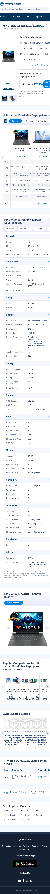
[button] (3, 9)
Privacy (45, 846)
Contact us (6, 846)
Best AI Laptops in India (40, 811)
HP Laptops (13, 792)
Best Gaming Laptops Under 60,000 (26, 819)
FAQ (28, 849)
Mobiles (3, 17)
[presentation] (8, 628)
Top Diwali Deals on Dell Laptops (11, 811)
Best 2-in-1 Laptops (25, 811)
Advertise (36, 846)
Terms (22, 849)
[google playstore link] (25, 867)
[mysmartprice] (11, 4)
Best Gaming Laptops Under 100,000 (26, 815)
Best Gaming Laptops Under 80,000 (41, 815)
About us (17, 846)
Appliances (40, 17)
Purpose (26, 846)
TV (28, 17)
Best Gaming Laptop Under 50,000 (11, 819)
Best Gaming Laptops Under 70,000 (11, 815)
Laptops (16, 17)
